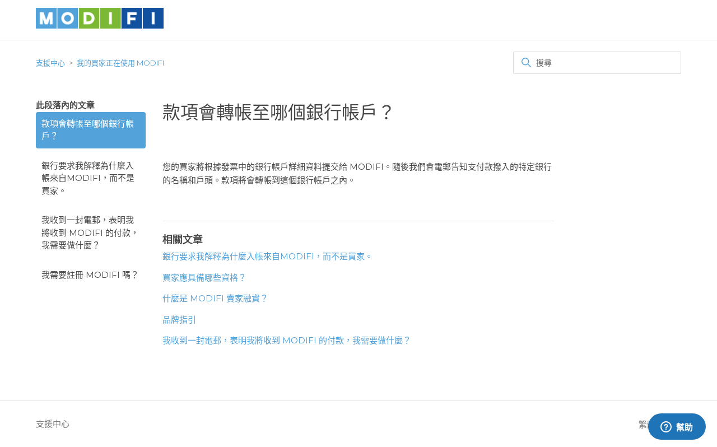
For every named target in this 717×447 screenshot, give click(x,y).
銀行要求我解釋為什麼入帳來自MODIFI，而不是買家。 (87, 178)
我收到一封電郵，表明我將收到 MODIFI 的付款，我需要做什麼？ (90, 232)
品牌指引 (179, 319)
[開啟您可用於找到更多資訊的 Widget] (677, 427)
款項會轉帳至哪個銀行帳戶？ (87, 130)
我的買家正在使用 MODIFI (120, 62)
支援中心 (50, 62)
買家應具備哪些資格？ (204, 277)
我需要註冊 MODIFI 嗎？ (90, 274)
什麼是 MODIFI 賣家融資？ (215, 298)
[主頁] (100, 25)
